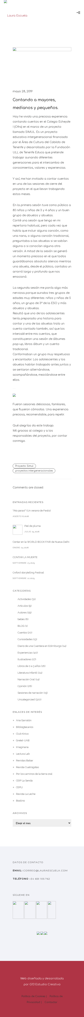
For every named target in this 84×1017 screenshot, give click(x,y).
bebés (21, 619)
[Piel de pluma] (17, 530)
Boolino (20, 800)
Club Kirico (22, 733)
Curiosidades (25, 639)
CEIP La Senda (24, 780)
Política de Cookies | (34, 996)
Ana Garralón (23, 720)
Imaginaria (22, 747)
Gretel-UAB (22, 740)
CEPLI (19, 787)
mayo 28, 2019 (23, 91)
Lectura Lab (23, 753)
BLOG (21, 625)
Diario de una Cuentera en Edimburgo (40, 645)
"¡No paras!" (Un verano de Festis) (32, 510)
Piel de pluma (32, 525)
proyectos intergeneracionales (34, 470)
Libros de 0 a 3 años (29, 666)
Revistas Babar (24, 760)
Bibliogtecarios (24, 727)
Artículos (23, 605)
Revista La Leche (25, 793)
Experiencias (25, 652)
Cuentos (22, 632)
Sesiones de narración (30, 692)
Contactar (51, 1002)
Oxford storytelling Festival (28, 572)
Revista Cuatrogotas (27, 767)
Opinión (22, 686)
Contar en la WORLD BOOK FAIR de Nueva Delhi (41, 541)
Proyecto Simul (24, 466)
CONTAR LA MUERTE (25, 557)
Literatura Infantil (27, 672)
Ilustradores (24, 659)
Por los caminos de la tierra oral (34, 773)
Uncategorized (26, 699)
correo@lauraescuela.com (45, 870)
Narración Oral (26, 679)
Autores (22, 612)
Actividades (24, 599)
